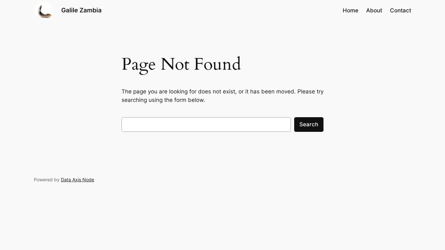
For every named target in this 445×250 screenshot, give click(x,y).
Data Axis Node (77, 179)
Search (308, 124)
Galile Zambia (81, 10)
